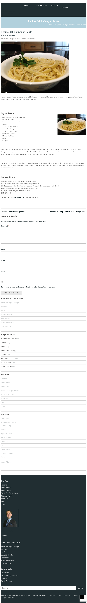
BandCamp (5, 573)
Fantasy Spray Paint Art (9, 576)
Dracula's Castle (7, 453)
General (3, 343)
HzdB (3, 311)
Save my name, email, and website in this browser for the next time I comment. (28, 287)
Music (3, 347)
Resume (27, 6)
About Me (54, 6)
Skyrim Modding (7, 362)
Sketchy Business (7, 322)
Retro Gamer (5, 318)
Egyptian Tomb (6, 434)
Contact (65, 7)
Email (3, 260)
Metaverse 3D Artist (39, 595)
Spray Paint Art (6, 366)
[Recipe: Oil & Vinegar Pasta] (43, 67)
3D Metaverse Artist (8, 339)
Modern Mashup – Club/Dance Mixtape (67, 212)
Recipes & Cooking (61, 25)
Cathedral (4, 441)
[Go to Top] (82, 597)
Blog (2, 402)
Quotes (3, 354)
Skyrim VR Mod (6, 581)
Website (3, 271)
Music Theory (6, 387)
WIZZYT (4, 307)
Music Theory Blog (8, 351)
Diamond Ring (6, 426)
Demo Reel (5, 419)
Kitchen (3, 430)
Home (51, 25)
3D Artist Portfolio (7, 395)
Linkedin (4, 578)
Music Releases (41, 6)
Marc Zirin (4, 39)
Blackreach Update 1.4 (14, 212)
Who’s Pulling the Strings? (10, 303)
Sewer (3, 457)
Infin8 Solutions (6, 438)
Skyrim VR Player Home (10, 391)
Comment (5, 226)
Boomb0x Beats (7, 314)
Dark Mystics (6, 326)
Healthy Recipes (19, 197)
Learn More (4, 535)
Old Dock (4, 445)
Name (3, 249)
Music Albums (6, 383)
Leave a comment (28, 39)
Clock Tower (5, 449)
